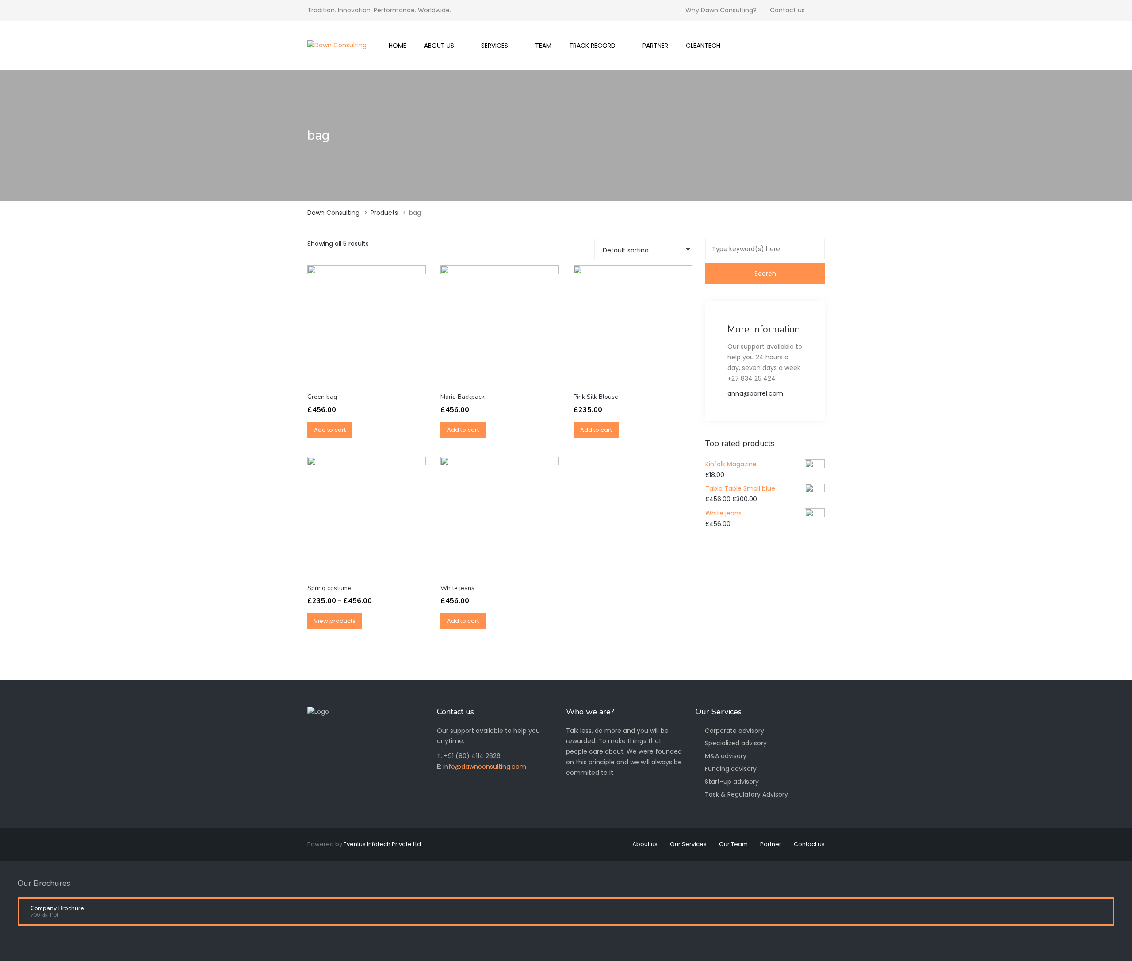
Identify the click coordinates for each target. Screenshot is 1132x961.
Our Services (688, 844)
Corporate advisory (734, 730)
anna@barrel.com (755, 393)
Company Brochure (57, 908)
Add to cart (330, 430)
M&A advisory (725, 755)
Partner (770, 844)
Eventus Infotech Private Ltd (382, 844)
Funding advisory (731, 768)
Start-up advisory (732, 781)
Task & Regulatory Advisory (746, 794)
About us (645, 844)
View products (335, 621)
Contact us (787, 10)
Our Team (733, 844)
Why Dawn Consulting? (721, 10)
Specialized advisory (736, 743)
